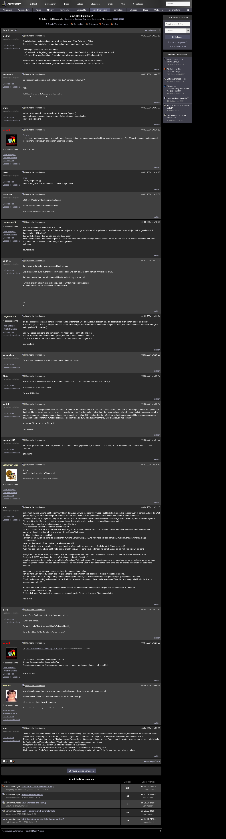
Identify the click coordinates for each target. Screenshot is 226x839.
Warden (150, 806)
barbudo (7, 686)
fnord (5, 610)
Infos (115, 24)
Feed (115, 19)
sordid (6, 404)
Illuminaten (69, 19)
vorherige (151, 30)
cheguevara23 (9, 222)
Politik (38, 10)
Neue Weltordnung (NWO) (34, 803)
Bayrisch (78, 19)
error (5, 507)
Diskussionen (50, 4)
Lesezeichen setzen (11, 48)
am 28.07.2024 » (148, 803)
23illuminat (8, 74)
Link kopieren (8, 45)
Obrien (6, 376)
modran (6, 36)
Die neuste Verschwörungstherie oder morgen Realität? (178, 90)
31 (50, 790)
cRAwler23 (10, 798)
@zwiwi (26, 135)
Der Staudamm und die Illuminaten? (176, 118)
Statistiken (95, 4)
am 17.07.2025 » (148, 794)
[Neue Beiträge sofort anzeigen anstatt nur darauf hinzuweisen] (12, 761)
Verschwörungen (100, 10)
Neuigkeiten (138, 4)
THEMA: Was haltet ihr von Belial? (178, 108)
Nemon (150, 814)
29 (45, 790)
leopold (6, 130)
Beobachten (78, 24)
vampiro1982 (9, 440)
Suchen (105, 24)
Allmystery (14, 3)
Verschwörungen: (14, 786)
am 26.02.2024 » (148, 811)
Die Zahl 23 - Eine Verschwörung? (38, 786)
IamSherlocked (150, 790)
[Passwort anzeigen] (188, 32)
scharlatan (7, 194)
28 (43, 790)
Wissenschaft (23, 10)
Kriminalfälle (65, 10)
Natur (145, 10)
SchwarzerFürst (10, 465)
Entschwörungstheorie (32, 794)
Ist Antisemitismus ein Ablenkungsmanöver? (43, 819)
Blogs (66, 4)
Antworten (93, 24)
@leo (25, 178)
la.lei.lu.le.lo (8, 355)
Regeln (28, 831)
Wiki (123, 4)
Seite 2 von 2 (8, 30)
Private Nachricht (10, 158)
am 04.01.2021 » (148, 819)
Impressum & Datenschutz (12, 831)
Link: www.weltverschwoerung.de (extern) (44, 648)
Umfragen (158, 10)
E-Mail (121, 19)
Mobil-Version (38, 831)
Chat (110, 4)
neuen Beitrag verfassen (83, 771)
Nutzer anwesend (178, 17)
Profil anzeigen (9, 155)
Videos (80, 4)
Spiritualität (81, 10)
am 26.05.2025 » (148, 786)
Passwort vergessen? (177, 42)
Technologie (118, 10)
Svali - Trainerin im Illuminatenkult (38, 811)
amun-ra (6, 261)
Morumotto (10, 806)
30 (48, 790)
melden (157, 69)
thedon (150, 798)
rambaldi (150, 822)
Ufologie (133, 10)
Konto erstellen (179, 46)
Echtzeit (33, 4)
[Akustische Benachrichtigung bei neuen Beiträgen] (6, 761)
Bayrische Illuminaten (92, 19)
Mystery (50, 10)
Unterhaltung (174, 10)
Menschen (7, 10)
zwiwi (5, 108)
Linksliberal (10, 822)
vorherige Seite (153, 761)
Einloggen (178, 37)
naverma (9, 814)
